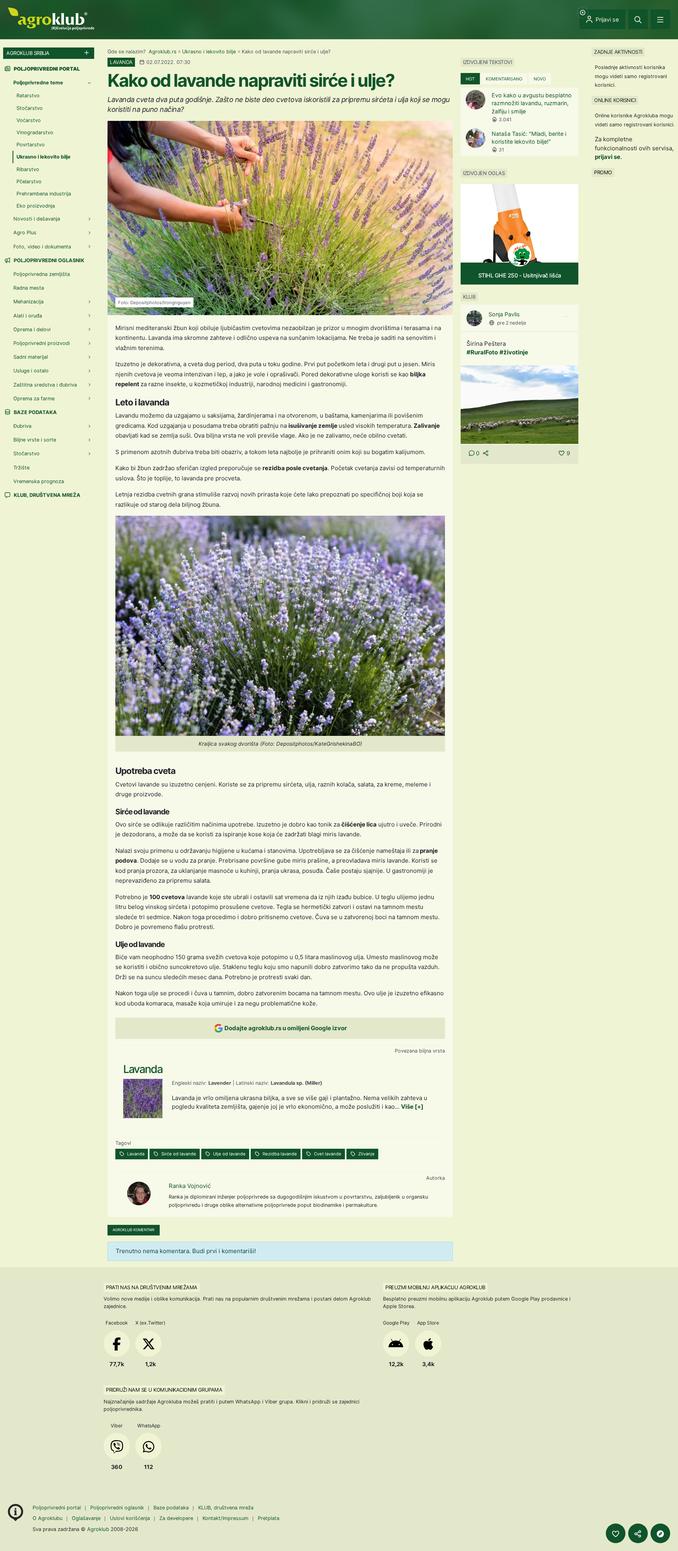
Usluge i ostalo (31, 371)
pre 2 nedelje (511, 323)
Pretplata (268, 1518)
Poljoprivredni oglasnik (48, 260)
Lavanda (135, 1154)
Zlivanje (366, 1154)
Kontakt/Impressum (225, 1518)
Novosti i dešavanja (36, 219)
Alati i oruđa (27, 316)
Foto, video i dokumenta (42, 247)
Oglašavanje (86, 1518)
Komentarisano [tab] (504, 79)
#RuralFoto (482, 352)
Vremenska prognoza (38, 481)
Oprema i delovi (32, 329)
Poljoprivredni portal (57, 1508)
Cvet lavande (327, 1154)
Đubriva (22, 426)
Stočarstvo (29, 108)
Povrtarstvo (30, 145)
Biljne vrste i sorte (34, 440)
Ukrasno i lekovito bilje (209, 52)
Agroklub (98, 1529)
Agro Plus (24, 232)
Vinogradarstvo (34, 132)
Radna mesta (28, 288)
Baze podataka (35, 412)
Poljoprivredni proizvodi (41, 343)
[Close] (638, 19)
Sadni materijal (30, 357)
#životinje (513, 352)
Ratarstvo (28, 96)
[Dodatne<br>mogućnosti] (660, 1533)
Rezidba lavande (279, 1154)
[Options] (565, 316)
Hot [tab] (470, 79)
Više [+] (412, 1106)
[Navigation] (660, 19)
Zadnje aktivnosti (618, 52)
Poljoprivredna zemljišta (41, 274)
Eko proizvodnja (35, 206)
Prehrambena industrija (43, 194)
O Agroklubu (47, 1518)
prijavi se (607, 157)
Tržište (21, 468)
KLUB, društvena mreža (46, 495)
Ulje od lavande (229, 1154)
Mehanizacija (28, 302)
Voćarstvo (28, 120)
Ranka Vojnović (190, 1186)
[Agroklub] (51, 18)
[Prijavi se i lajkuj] (615, 1533)
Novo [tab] (540, 79)
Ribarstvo (27, 169)
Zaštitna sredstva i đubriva (45, 385)
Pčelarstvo (29, 181)
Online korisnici (615, 100)
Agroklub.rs (163, 52)
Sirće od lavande (178, 1154)
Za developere (176, 1518)
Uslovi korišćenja (130, 1518)
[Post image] (519, 404)
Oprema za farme (34, 398)
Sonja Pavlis (504, 314)
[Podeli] (638, 1533)
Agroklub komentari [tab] (134, 1230)
